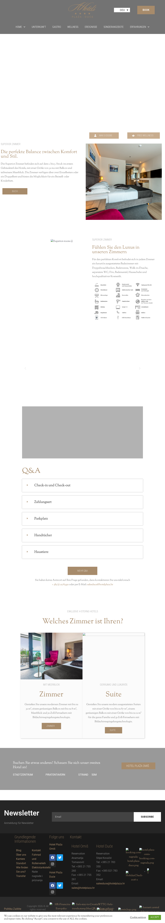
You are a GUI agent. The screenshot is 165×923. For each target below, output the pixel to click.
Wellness (72, 26)
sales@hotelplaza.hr (83, 887)
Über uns (21, 854)
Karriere (20, 858)
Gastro (56, 26)
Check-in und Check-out (52, 485)
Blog (18, 850)
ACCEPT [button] (154, 917)
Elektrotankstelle (41, 867)
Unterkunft (39, 26)
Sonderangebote (114, 26)
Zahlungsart (43, 502)
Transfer (21, 876)
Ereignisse (91, 26)
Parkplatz (41, 518)
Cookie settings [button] (138, 917)
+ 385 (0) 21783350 (60, 584)
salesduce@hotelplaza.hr (100, 584)
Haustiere (41, 552)
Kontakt (36, 850)
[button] (104, 135)
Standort (21, 863)
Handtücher (43, 535)
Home (19, 26)
